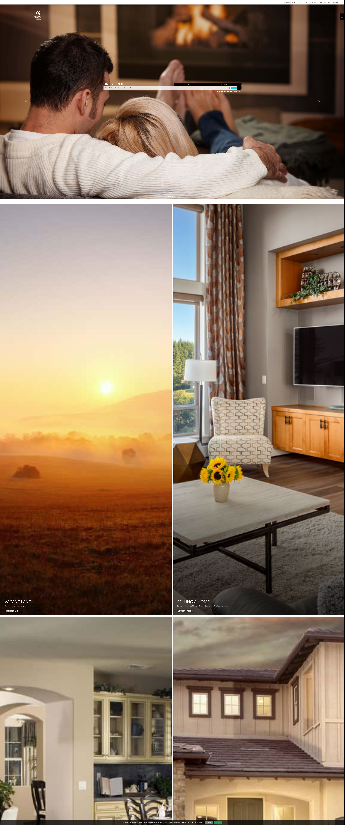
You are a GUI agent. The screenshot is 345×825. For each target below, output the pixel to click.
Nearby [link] (233, 88)
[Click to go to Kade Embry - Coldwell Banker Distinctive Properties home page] (38, 15)
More (170, 193)
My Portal (313, 2)
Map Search (220, 91)
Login (320, 2)
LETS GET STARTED (12, 611)
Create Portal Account (331, 2)
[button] (342, 16)
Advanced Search (233, 91)
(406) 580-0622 (287, 2)
